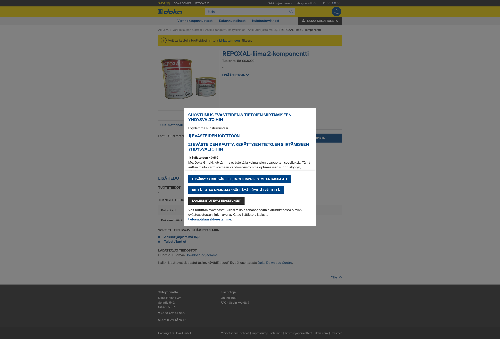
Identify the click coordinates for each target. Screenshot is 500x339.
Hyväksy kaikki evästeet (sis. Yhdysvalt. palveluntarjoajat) (239, 179)
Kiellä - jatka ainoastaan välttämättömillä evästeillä (236, 190)
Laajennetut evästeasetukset (216, 201)
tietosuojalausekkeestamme (209, 219)
